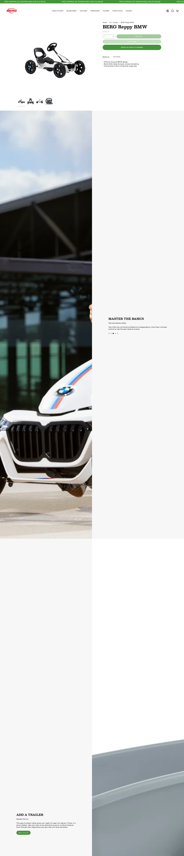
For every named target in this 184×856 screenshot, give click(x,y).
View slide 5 (117, 334)
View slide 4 (115, 334)
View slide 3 (113, 334)
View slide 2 (111, 334)
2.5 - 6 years (114, 22)
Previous (17, 59)
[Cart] (177, 11)
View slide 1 (108, 334)
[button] (58, 10)
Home (105, 22)
